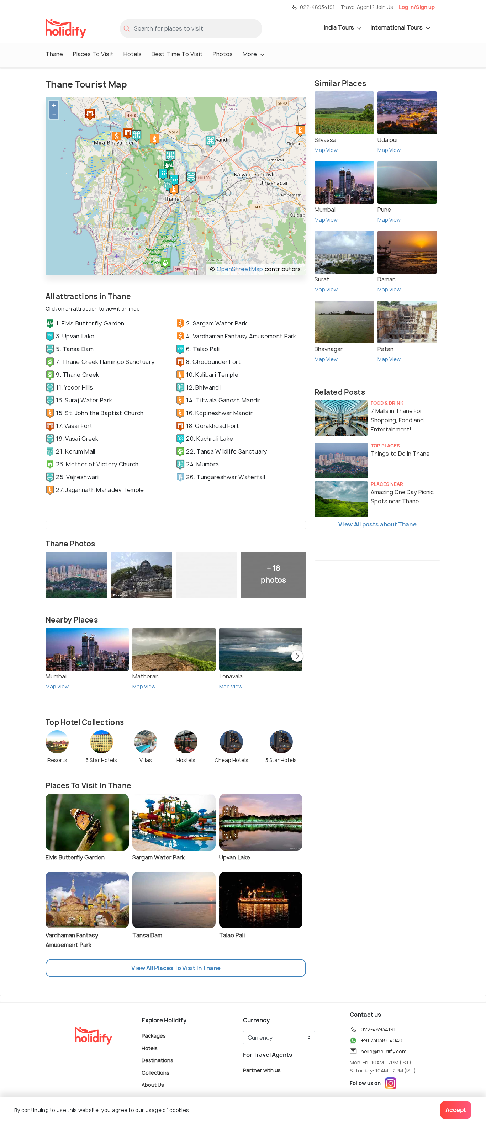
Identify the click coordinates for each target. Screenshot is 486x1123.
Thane (54, 54)
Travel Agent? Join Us (366, 7)
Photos (223, 54)
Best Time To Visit (177, 54)
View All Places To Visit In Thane (176, 968)
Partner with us (262, 1070)
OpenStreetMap (240, 269)
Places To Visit (93, 54)
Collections (155, 1072)
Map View (57, 686)
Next (297, 657)
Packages (154, 1035)
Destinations (157, 1060)
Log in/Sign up (417, 7)
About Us (153, 1084)
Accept (455, 1110)
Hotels (132, 54)
